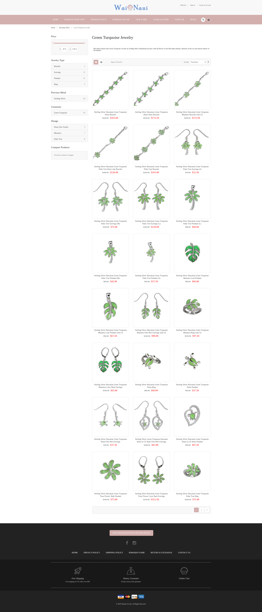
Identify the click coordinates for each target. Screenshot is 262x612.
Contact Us (184, 553)
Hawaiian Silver (64, 28)
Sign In (192, 5)
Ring (71, 84)
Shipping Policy (114, 553)
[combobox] (203, 20)
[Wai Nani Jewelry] (131, 7)
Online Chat (184, 578)
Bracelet (71, 66)
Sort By (186, 62)
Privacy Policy (92, 553)
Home (53, 28)
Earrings (71, 72)
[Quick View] (110, 89)
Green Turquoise (71, 113)
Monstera (71, 133)
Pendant (71, 78)
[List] (101, 62)
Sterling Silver (71, 98)
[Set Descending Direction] (208, 62)
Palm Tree (71, 139)
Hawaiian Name (137, 553)
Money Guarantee (131, 578)
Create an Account (205, 5)
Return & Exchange (161, 553)
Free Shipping (78, 578)
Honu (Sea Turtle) (71, 127)
